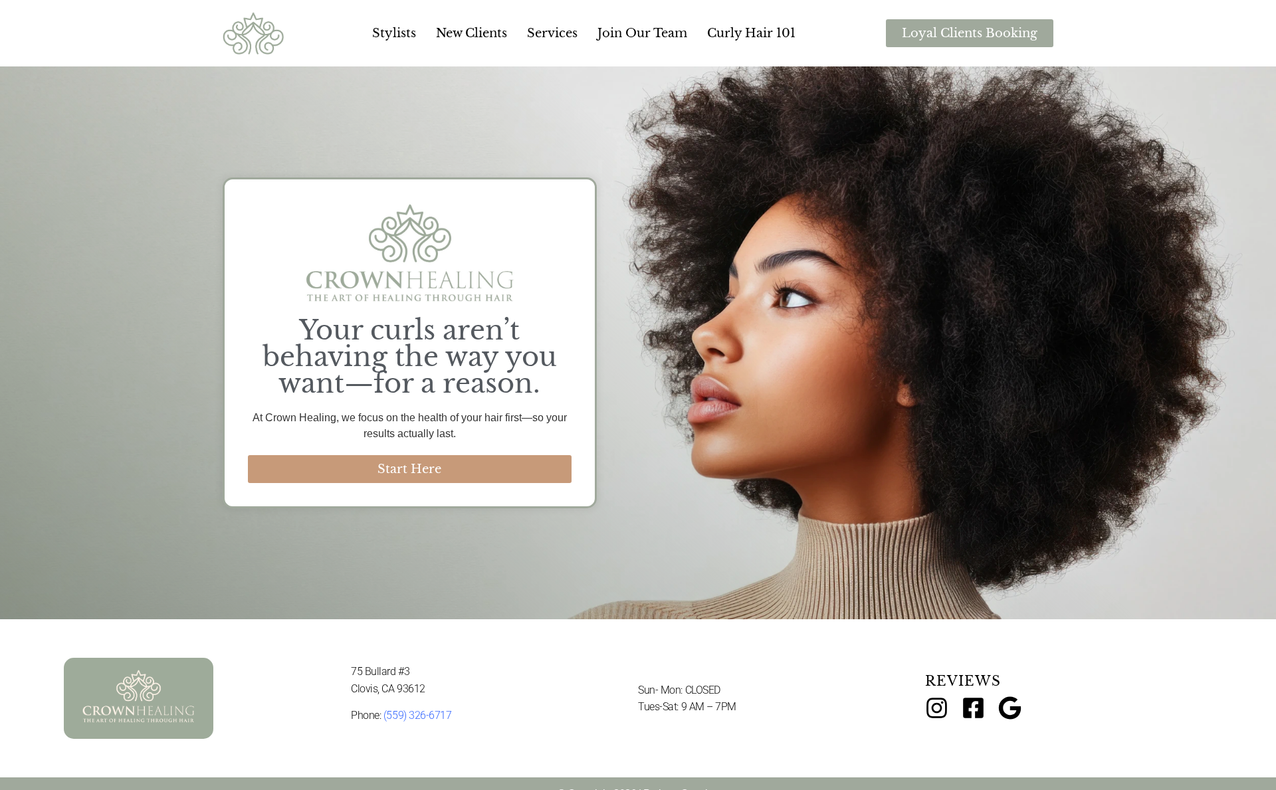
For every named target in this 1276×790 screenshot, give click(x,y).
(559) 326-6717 (417, 715)
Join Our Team (642, 33)
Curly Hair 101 (751, 33)
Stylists (394, 33)
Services (552, 33)
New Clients (471, 33)
